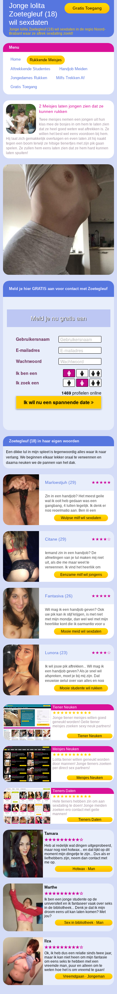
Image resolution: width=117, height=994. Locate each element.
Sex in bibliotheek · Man (84, 923)
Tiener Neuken (90, 736)
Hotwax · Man (84, 869)
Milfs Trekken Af (70, 78)
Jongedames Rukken (28, 78)
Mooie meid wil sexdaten (81, 631)
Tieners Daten (89, 819)
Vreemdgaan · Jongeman (84, 976)
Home (15, 59)
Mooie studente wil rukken (81, 688)
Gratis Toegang (87, 8)
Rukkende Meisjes (46, 60)
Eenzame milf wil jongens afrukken (81, 575)
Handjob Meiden (73, 69)
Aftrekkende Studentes (30, 69)
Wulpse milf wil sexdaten (81, 518)
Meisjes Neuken (89, 778)
